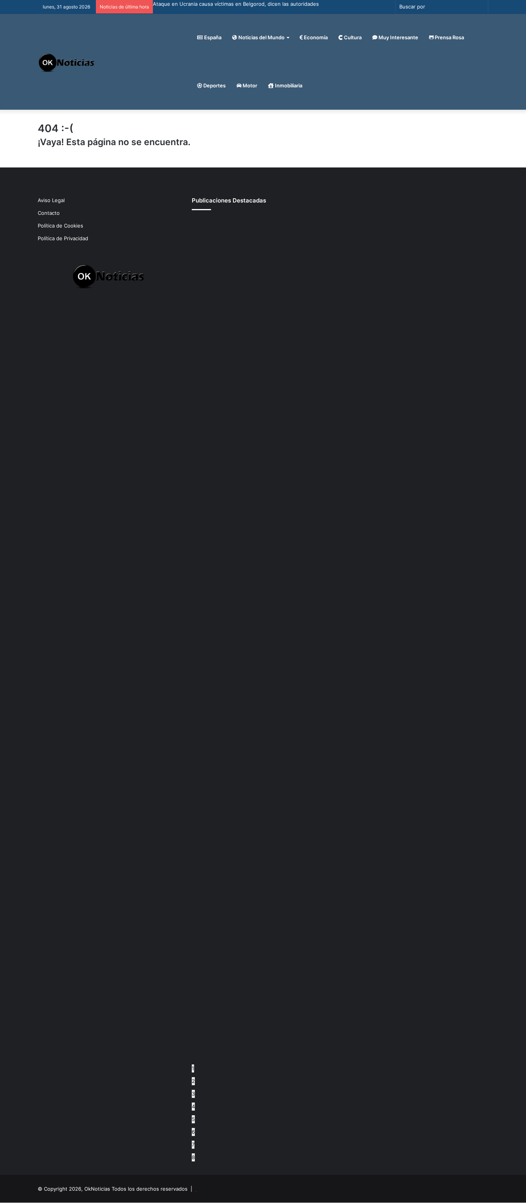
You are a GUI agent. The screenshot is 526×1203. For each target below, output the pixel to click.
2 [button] (193, 1081)
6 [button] (193, 1132)
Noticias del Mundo (261, 37)
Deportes (214, 85)
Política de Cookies (60, 226)
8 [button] (193, 1157)
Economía (315, 37)
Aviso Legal (51, 200)
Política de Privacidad (63, 238)
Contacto (49, 213)
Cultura (352, 37)
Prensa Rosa (449, 37)
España (212, 37)
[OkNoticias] (67, 61)
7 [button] (193, 1144)
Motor (249, 85)
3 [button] (193, 1094)
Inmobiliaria (288, 85)
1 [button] (193, 1068)
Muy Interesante (397, 37)
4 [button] (193, 1106)
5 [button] (193, 1119)
